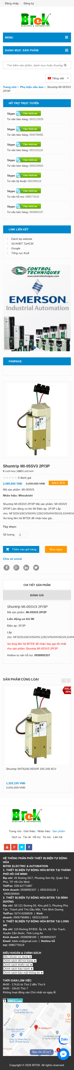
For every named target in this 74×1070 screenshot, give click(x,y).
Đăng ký (29, 3)
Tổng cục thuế (20, 253)
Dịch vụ (16, 837)
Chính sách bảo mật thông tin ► (23, 972)
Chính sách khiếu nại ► (18, 964)
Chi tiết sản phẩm (37, 585)
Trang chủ (10, 87)
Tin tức (47, 837)
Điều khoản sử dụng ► (17, 956)
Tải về (27, 837)
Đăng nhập (12, 3)
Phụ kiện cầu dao (32, 87)
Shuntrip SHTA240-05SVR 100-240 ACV (31, 768)
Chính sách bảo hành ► (18, 968)
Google (15, 248)
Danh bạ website (21, 238)
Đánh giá (37, 595)
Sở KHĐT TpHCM (22, 243)
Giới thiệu (29, 831)
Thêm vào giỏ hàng (24, 549)
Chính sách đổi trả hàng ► (20, 960)
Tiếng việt (58, 78)
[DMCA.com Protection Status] (13, 1000)
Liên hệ (57, 837)
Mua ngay (56, 549)
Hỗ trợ (37, 837)
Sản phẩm (58, 831)
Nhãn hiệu (43, 831)
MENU (9, 37)
